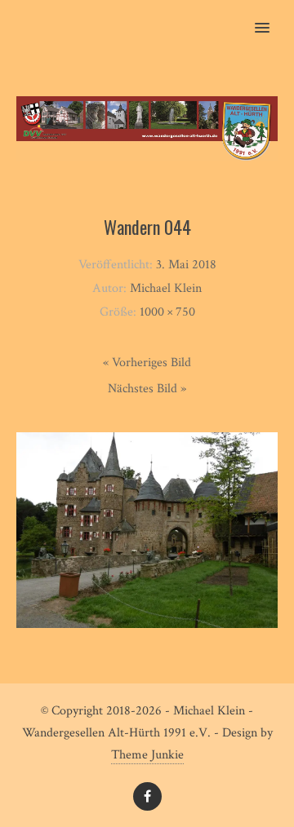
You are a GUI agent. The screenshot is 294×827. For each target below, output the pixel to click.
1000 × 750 (167, 312)
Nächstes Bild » (147, 388)
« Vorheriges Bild (147, 362)
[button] (271, 17)
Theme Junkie (147, 754)
